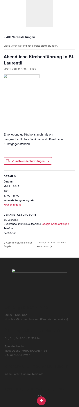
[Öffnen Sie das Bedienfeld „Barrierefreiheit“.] (41, 400)
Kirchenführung (12, 204)
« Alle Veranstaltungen (19, 37)
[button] (5, 14)
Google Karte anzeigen (55, 224)
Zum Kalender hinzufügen (28, 161)
